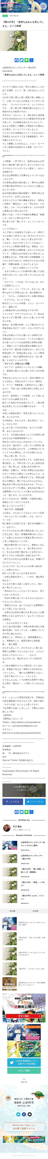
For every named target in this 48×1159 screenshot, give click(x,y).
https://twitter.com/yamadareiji (26, 722)
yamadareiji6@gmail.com (24, 726)
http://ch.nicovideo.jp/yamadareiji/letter (21, 733)
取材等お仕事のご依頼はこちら (24, 1127)
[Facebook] (16, 60)
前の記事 (12, 911)
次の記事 (36, 911)
